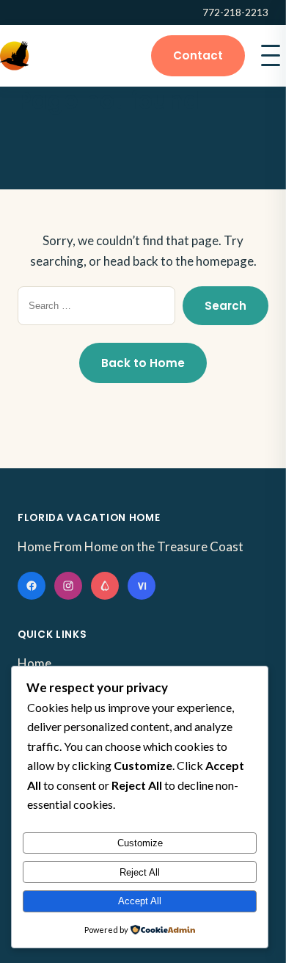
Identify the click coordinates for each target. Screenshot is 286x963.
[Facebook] (31, 586)
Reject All (140, 872)
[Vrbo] (141, 586)
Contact (198, 55)
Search (225, 305)
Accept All (139, 900)
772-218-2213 (235, 12)
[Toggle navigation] (270, 55)
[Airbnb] (105, 586)
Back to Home (143, 363)
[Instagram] (68, 586)
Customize (140, 842)
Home (34, 663)
